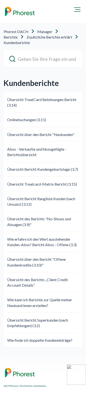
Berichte (11, 37)
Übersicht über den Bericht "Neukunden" (40, 134)
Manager (44, 31)
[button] (77, 10)
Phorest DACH (16, 31)
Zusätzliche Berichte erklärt (49, 37)
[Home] (20, 11)
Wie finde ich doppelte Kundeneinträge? (39, 340)
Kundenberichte (17, 42)
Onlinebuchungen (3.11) (26, 119)
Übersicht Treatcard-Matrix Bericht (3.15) (42, 184)
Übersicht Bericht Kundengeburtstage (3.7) (42, 169)
